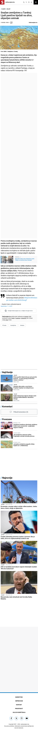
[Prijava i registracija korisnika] (29, 2)
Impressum (19, 701)
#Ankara (34, 298)
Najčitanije (7, 372)
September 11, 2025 (6, 306)
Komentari (7, 406)
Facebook (17, 318)
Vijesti (3, 9)
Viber (7, 320)
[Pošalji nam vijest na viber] (21, 718)
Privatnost (19, 708)
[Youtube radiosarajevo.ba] (27, 718)
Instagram (23, 318)
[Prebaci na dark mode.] (24, 2)
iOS (30, 316)
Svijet (8, 9)
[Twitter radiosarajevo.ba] (16, 718)
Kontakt (19, 705)
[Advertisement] (19, 155)
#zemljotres (13, 325)
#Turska (4, 325)
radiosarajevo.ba (25, 724)
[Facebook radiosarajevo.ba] (11, 718)
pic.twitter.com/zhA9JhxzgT (16, 300)
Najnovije (7, 477)
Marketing (19, 697)
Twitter (13, 318)
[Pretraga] (26, 2)
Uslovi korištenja (19, 712)
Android (26, 316)
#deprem (27, 298)
